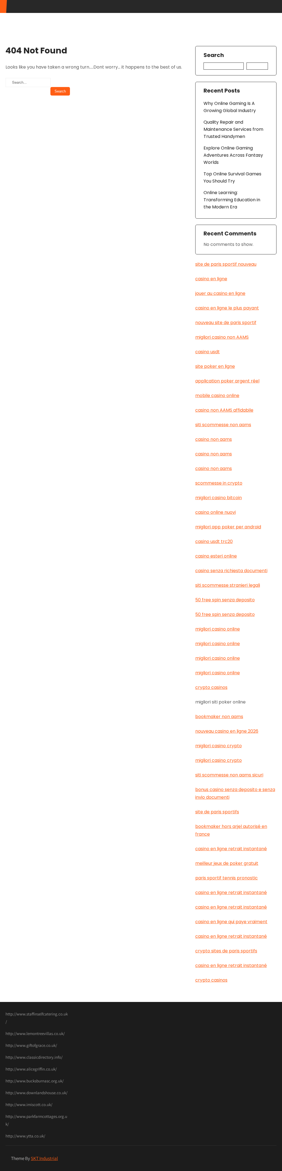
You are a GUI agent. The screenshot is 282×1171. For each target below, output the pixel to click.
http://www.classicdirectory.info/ (34, 1057)
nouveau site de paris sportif (225, 322)
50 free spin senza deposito (225, 600)
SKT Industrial (44, 1158)
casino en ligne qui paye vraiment (231, 922)
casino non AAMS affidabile (224, 410)
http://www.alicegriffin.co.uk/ (31, 1069)
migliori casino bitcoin (218, 498)
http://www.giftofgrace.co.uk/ (31, 1045)
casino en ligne (211, 279)
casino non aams (213, 439)
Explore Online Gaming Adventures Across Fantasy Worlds (233, 155)
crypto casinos (211, 687)
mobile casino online (217, 395)
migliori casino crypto (218, 746)
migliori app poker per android (228, 527)
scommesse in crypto (218, 483)
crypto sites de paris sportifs (226, 951)
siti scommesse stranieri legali (227, 585)
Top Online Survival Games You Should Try (232, 177)
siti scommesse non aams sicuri (229, 775)
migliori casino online (217, 629)
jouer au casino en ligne (220, 293)
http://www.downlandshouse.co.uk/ (36, 1092)
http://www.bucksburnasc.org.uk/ (35, 1080)
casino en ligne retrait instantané (231, 849)
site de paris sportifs (217, 812)
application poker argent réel (227, 381)
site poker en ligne (215, 366)
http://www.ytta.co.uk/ (25, 1136)
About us (190, 15)
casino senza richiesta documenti (231, 570)
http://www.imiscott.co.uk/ (29, 1104)
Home (165, 15)
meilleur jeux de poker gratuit (226, 863)
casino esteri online (216, 556)
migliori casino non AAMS (222, 337)
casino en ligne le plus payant (227, 308)
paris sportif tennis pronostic (226, 878)
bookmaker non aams (219, 716)
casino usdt (207, 352)
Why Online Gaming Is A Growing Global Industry (230, 107)
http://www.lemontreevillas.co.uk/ (35, 1033)
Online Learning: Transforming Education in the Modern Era (232, 199)
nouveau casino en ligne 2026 (226, 731)
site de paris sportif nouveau (225, 264)
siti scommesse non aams (223, 425)
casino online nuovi (215, 512)
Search (214, 55)
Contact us (219, 15)
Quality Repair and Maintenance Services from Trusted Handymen (233, 129)
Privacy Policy (254, 15)
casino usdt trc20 (214, 541)
